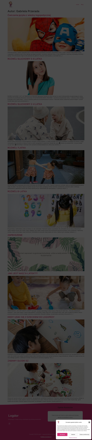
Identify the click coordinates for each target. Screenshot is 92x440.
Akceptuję (62, 434)
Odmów (73, 434)
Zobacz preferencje (84, 434)
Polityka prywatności (73, 437)
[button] (89, 422)
